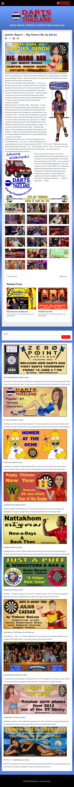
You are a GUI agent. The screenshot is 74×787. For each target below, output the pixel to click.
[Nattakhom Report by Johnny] (35, 529)
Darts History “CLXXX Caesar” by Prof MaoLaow (19, 632)
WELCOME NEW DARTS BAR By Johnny (16, 377)
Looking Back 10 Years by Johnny (14, 717)
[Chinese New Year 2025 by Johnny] (35, 486)
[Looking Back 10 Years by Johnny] (35, 699)
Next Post (64, 276)
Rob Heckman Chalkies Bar (17, 311)
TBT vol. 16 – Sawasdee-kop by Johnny (16, 760)
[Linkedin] (18, 38)
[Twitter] (10, 38)
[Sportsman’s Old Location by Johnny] (35, 656)
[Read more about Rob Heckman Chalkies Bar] (21, 298)
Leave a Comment (12, 314)
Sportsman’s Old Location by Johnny (15, 675)
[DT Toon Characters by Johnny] (35, 402)
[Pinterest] (14, 38)
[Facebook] (6, 38)
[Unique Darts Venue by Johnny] (35, 571)
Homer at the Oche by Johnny (13, 462)
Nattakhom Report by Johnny (13, 547)
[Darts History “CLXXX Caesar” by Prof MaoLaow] (35, 614)
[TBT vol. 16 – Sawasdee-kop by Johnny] (35, 741)
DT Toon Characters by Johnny (13, 420)
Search (6, 334)
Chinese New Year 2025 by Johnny (15, 505)
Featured (20, 314)
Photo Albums (27, 314)
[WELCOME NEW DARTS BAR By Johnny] (35, 359)
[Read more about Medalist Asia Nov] (52, 298)
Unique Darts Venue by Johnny (13, 590)
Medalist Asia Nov (45, 311)
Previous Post (11, 276)
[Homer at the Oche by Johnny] (35, 444)
